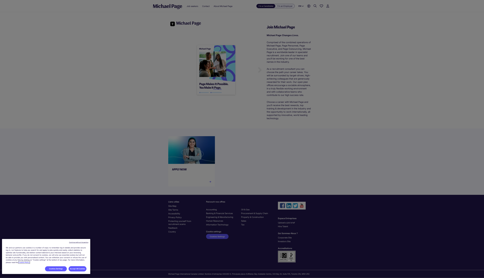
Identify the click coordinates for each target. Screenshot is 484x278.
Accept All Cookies (77, 269)
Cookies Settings (56, 269)
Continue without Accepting (78, 242)
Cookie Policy (24, 262)
